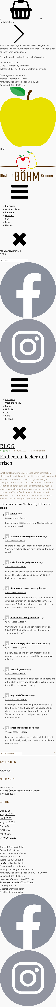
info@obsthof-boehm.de (12, 863)
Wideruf (18, 882)
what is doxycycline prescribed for (28, 643)
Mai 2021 (5, 826)
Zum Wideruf (28, 882)
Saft (7, 218)
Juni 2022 (6, 818)
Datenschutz (17, 879)
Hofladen (9, 215)
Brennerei (9, 212)
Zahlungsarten (7, 882)
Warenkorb (16, 251)
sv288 (13, 513)
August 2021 (7, 822)
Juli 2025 (5, 810)
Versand (31, 879)
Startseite (10, 206)
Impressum (5, 879)
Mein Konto (5, 251)
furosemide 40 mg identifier (24, 617)
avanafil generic (18, 669)
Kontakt (9, 225)
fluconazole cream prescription (26, 588)
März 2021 (6, 833)
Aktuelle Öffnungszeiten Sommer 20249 (20, 790)
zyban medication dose (22, 727)
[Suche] (54, 753)
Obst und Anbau (13, 209)
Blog (7, 222)
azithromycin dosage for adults (26, 536)
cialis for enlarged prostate (24, 562)
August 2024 (7, 814)
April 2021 (6, 829)
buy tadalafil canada (20, 695)
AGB (25, 879)
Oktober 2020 (8, 837)
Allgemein (5, 450)
